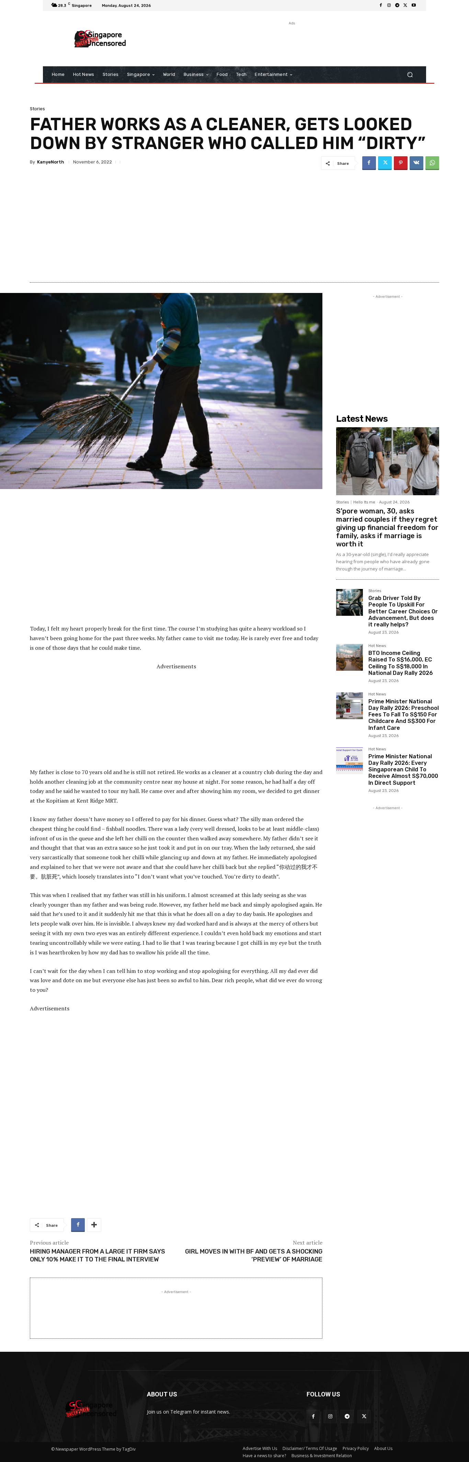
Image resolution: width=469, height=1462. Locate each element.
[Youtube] (414, 5)
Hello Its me (364, 502)
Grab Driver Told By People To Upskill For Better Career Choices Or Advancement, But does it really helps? (403, 611)
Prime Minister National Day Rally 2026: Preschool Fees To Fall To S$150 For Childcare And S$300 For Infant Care (403, 714)
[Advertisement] (291, 42)
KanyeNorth (50, 162)
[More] (94, 1225)
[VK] (416, 163)
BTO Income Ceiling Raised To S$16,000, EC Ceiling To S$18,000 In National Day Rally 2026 (400, 663)
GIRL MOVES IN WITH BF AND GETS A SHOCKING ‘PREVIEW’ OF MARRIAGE (253, 1255)
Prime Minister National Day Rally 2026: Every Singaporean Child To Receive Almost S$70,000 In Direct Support (403, 769)
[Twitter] (405, 5)
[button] (410, 75)
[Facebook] (381, 5)
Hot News (377, 646)
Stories (37, 108)
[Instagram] (389, 5)
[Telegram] (397, 5)
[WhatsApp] (432, 163)
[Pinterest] (401, 163)
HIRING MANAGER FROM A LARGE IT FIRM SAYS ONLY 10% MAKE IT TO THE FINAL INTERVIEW (97, 1255)
